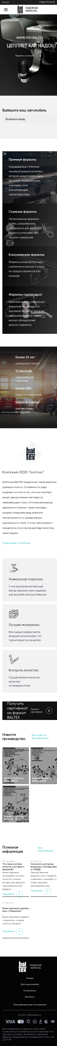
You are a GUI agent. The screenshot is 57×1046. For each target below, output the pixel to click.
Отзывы (30, 978)
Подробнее (8, 894)
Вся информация (45, 849)
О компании (29, 991)
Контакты (30, 997)
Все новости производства (40, 737)
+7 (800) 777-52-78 (47, 2)
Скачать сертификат (37, 710)
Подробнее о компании (16, 543)
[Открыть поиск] (49, 10)
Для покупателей (30, 984)
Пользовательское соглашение (29, 1005)
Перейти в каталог (25, 56)
